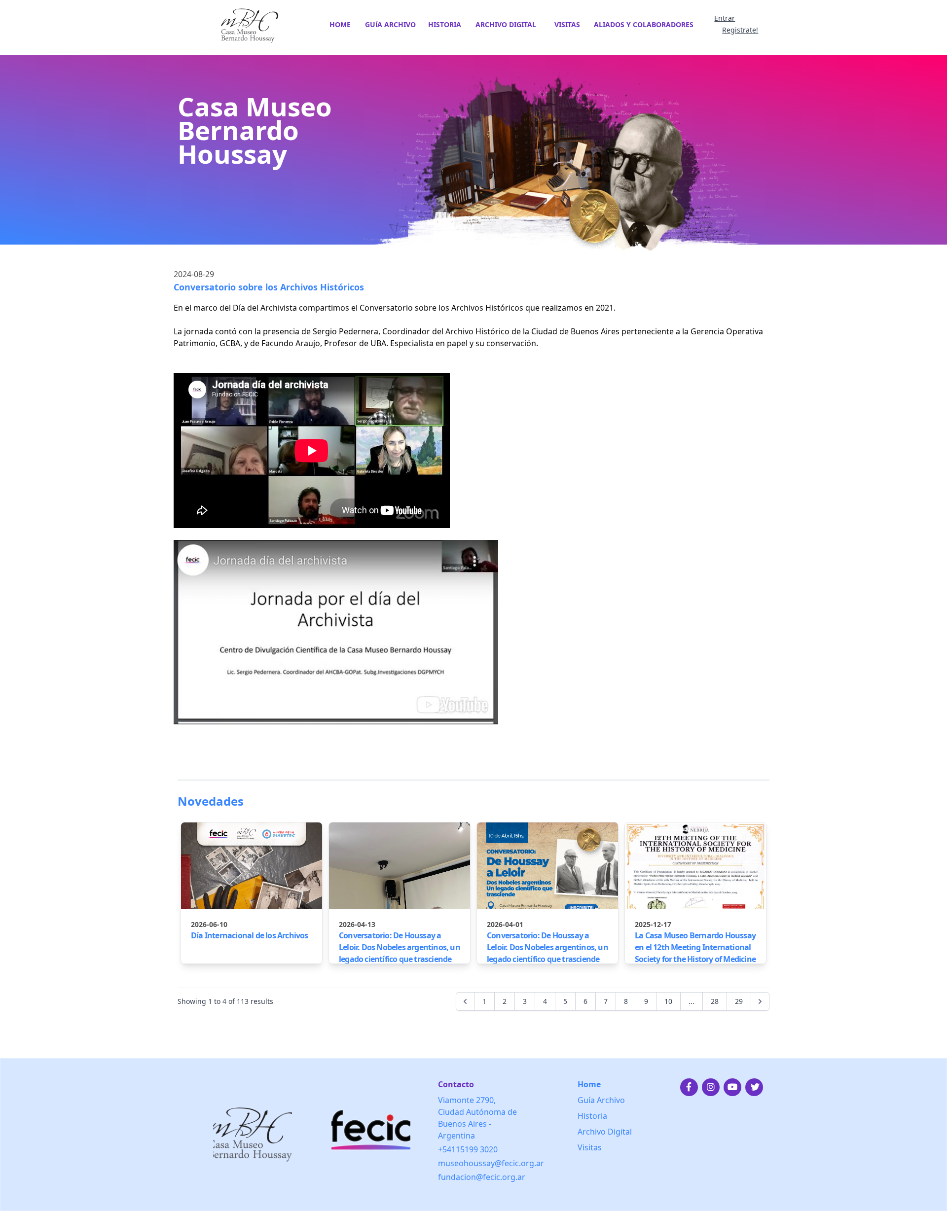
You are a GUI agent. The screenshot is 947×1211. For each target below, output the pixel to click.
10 (668, 1001)
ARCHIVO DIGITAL (505, 24)
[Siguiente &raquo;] (760, 1001)
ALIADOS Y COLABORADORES (643, 24)
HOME (340, 24)
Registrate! (740, 30)
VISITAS (567, 24)
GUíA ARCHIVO (390, 24)
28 (715, 1001)
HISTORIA (444, 24)
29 (739, 1001)
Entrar (724, 18)
